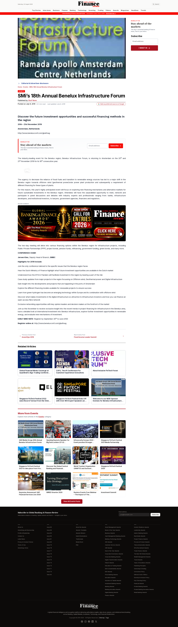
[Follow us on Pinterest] (82, 622)
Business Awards (110, 533)
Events (25, 87)
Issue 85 (49, 527)
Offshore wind (79, 279)
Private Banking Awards (141, 586)
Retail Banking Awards (140, 592)
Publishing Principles (140, 565)
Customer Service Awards (112, 545)
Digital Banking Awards (111, 592)
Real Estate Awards (139, 536)
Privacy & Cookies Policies (25, 542)
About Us (20, 527)
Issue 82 (49, 536)
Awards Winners (80, 533)
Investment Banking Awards (113, 583)
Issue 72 (49, 565)
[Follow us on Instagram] (85, 622)
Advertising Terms (23, 548)
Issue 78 (49, 548)
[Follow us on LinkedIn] (93, 622)
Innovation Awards (110, 577)
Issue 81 (49, 539)
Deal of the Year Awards (112, 551)
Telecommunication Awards (142, 545)
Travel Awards (138, 559)
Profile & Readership (24, 533)
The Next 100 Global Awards (142, 554)
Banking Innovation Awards (112, 589)
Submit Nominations (81, 536)
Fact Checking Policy (140, 580)
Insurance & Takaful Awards (113, 580)
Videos (108, 10)
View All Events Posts (71, 501)
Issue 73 (49, 562)
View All (49, 574)
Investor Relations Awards (141, 527)
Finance (64, 10)
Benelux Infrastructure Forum (74, 158)
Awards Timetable (81, 530)
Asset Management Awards (113, 527)
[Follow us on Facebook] (89, 622)
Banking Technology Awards (113, 539)
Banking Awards (109, 586)
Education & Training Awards (113, 565)
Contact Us (21, 536)
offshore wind (45, 182)
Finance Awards (109, 595)
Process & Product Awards (142, 542)
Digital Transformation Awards (113, 559)
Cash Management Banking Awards (115, 536)
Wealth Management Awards (142, 557)
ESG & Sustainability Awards (113, 568)
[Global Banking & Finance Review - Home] (89, 4)
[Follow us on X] (96, 622)
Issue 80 (49, 542)
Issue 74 (49, 559)
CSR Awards (108, 548)
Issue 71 (49, 568)
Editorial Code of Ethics (140, 574)
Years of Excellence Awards (142, 562)
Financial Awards (139, 583)
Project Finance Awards (141, 539)
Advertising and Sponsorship (26, 530)
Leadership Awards (139, 530)
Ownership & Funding (140, 568)
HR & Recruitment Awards (141, 548)
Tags (107, 617)
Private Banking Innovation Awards (144, 589)
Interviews (47, 10)
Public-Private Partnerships (29, 249)
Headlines (135, 10)
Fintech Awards (109, 562)
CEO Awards (108, 542)
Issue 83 (49, 533)
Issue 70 (49, 571)
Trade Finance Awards (140, 551)
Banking (73, 10)
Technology (82, 10)
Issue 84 (49, 530)
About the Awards (81, 527)
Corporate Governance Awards (114, 554)
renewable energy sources (88, 180)
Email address (123, 511)
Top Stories (36, 10)
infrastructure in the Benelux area (111, 309)
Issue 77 (49, 551)
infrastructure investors (92, 297)
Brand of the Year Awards (112, 530)
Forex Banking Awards (111, 574)
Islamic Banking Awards (141, 533)
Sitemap (101, 617)
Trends (143, 10)
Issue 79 (49, 545)
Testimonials (79, 539)
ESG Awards (108, 571)
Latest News (21, 539)
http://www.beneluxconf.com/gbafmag (34, 133)
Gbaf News (32, 100)
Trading (100, 10)
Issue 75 (49, 557)
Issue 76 (49, 554)
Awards (116, 10)
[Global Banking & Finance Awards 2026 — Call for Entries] (72, 223)
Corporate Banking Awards (112, 557)
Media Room (79, 542)
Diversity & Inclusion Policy (141, 577)
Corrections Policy (139, 571)
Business (56, 10)
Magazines (125, 10)
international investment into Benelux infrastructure (58, 312)
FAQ (77, 545)
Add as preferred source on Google (112, 104)
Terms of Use (22, 545)
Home (20, 87)
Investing (92, 10)
